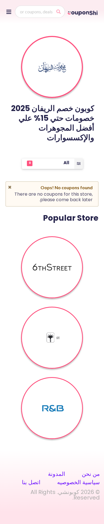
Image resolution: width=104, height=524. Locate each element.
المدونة (56, 474)
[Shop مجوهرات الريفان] (52, 67)
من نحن (91, 474)
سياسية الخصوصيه (78, 482)
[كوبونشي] (83, 12)
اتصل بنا (31, 482)
